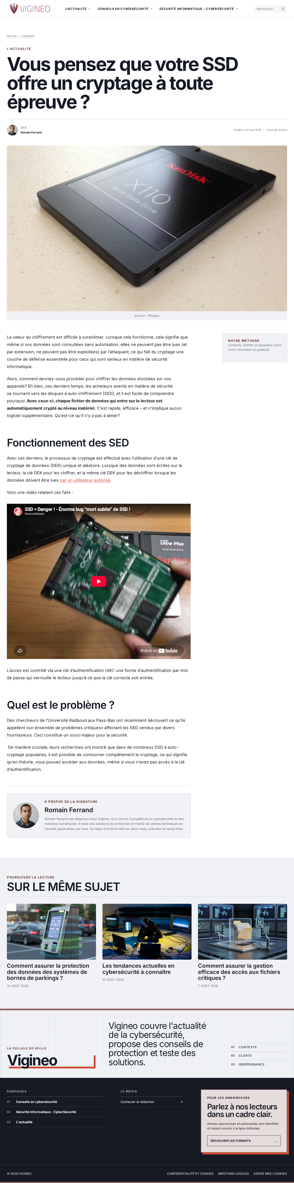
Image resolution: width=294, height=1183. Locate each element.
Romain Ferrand (69, 810)
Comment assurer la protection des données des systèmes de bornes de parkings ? (48, 972)
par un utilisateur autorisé (85, 480)
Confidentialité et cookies (190, 1173)
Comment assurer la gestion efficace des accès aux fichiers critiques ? (239, 972)
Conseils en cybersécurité (123, 9)
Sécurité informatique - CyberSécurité (196, 9)
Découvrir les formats (244, 1141)
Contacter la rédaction (152, 1102)
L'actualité (27, 36)
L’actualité (76, 9)
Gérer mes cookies (270, 1173)
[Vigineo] (30, 9)
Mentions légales (233, 1173)
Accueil (12, 36)
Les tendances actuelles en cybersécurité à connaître (138, 968)
